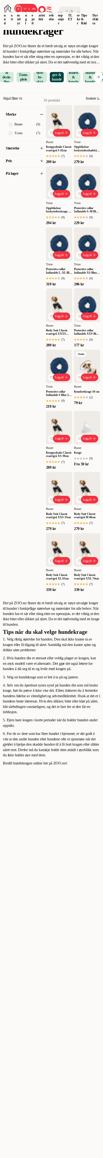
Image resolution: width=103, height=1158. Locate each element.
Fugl (26, 17)
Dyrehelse (51, 15)
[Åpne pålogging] (7, 8)
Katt (12, 15)
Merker (78, 17)
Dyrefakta (95, 19)
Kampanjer (61, 17)
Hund (5, 17)
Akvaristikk (42, 15)
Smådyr (19, 17)
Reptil (33, 17)
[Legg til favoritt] (52, 133)
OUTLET (70, 15)
